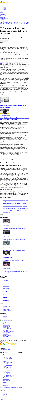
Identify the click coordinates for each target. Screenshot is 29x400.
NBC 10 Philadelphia (5, 387)
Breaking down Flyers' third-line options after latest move (15, 208)
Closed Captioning (7, 335)
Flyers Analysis (9, 368)
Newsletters (2, 14)
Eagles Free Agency (10, 375)
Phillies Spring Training (11, 363)
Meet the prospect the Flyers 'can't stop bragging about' (15, 206)
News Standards (6, 325)
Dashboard (2, 17)
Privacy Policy (6, 327)
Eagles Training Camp (5, 22)
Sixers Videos (9, 359)
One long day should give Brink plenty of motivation (14, 203)
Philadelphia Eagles (7, 257)
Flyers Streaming (6, 309)
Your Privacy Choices (9, 337)
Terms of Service (6, 326)
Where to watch (6, 306)
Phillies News (9, 362)
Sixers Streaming (6, 307)
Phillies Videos (9, 365)
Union (4, 377)
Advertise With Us (7, 328)
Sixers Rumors (9, 358)
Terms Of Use (6, 336)
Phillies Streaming (14, 22)
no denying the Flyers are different (11, 54)
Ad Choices (5, 334)
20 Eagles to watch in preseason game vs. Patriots (14, 250)
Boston (4, 317)
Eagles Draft (8, 373)
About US (5, 322)
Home (4, 354)
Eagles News (8, 372)
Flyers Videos (9, 370)
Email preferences (4, 18)
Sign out (2, 19)
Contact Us (5, 323)
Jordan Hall (4, 37)
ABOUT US (6, 379)
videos (4, 382)
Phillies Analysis (6, 236)
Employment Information (8, 331)
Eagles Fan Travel (24, 23)
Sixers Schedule (22, 22)
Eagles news (6, 225)
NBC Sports (19, 387)
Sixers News (8, 357)
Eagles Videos (9, 376)
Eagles (4, 5)
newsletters (5, 385)
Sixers (4, 8)
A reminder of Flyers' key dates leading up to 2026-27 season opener (13, 106)
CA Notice (5, 330)
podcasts (5, 384)
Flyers (4, 9)
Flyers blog (2, 102)
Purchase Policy (6, 332)
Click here (2, 192)
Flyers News (8, 367)
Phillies (4, 7)
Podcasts (2, 13)
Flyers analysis (3, 115)
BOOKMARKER (4, 41)
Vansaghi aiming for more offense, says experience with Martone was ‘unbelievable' (14, 118)
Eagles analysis (6, 247)
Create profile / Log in (5, 15)
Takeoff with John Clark (9, 23)
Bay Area (5, 316)
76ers (4, 356)
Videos (1, 12)
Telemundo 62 (13, 387)
